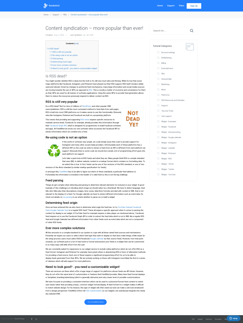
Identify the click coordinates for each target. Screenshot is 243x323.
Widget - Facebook (168, 127)
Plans (181, 5)
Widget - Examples (168, 121)
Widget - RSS (166, 159)
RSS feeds (84, 119)
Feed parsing (56, 59)
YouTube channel (125, 207)
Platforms (165, 95)
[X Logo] (36, 319)
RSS (90, 90)
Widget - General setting (170, 132)
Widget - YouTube (168, 175)
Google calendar (97, 239)
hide (76, 43)
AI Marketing (166, 58)
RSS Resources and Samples (173, 100)
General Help (166, 79)
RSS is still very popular (61, 52)
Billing (163, 63)
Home (160, 5)
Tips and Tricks (167, 111)
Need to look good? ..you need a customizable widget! (73, 68)
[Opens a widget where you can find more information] (233, 318)
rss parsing (67, 197)
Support (171, 5)
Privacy (21, 319)
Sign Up (194, 6)
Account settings (168, 52)
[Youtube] (43, 319)
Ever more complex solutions (63, 65)
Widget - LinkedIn (168, 148)
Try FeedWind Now (96, 302)
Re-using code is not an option (64, 55)
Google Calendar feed (59, 210)
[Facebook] (31, 319)
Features (209, 319)
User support (166, 116)
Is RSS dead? (53, 49)
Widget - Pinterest (168, 153)
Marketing (165, 84)
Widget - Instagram (169, 143)
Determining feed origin (61, 62)
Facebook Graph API (58, 126)
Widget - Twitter (167, 169)
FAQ (163, 74)
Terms (17, 319)
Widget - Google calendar (171, 137)
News (163, 90)
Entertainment (167, 68)
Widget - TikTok (167, 164)
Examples (218, 319)
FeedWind (63, 172)
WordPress (86, 106)
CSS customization (94, 291)
